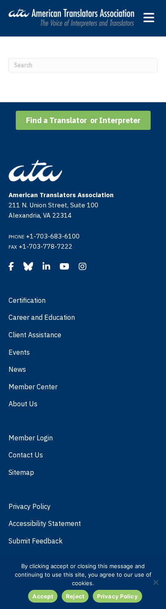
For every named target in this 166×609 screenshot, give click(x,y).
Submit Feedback (36, 541)
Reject (75, 596)
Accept (42, 596)
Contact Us (26, 455)
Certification (27, 300)
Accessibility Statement (45, 523)
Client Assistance (35, 334)
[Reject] (155, 582)
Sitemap (21, 472)
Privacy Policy (30, 506)
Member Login (31, 438)
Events (19, 352)
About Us (23, 403)
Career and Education (42, 317)
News (17, 369)
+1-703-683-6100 (53, 236)
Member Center (33, 386)
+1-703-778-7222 (45, 246)
